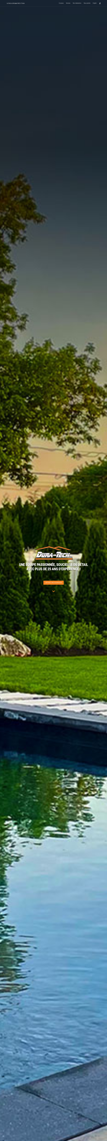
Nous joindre (87, 3)
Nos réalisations (77, 3)
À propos (61, 3)
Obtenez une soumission (53, 582)
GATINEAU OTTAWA (16, 3)
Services (68, 3)
